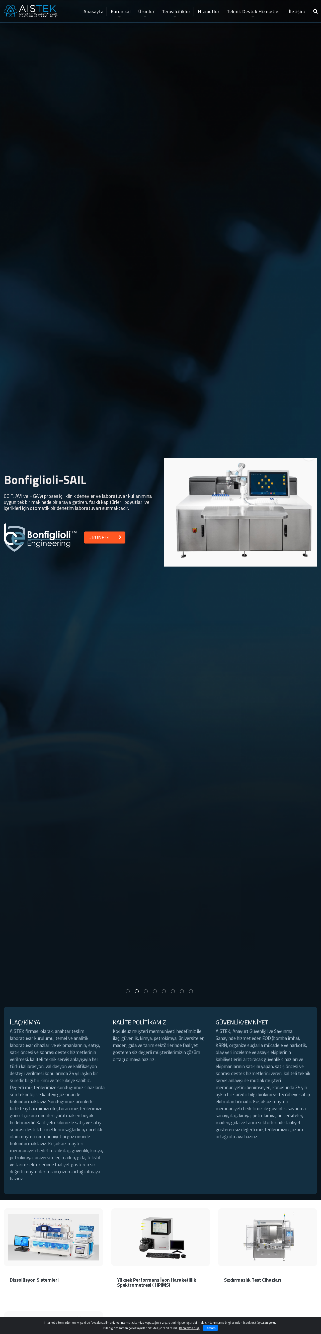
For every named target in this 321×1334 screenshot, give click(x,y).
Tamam (210, 1327)
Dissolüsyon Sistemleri (34, 1279)
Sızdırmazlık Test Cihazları (252, 1279)
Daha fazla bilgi (189, 1327)
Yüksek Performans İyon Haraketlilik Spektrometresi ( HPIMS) (156, 1282)
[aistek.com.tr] (31, 11)
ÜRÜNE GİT (100, 537)
